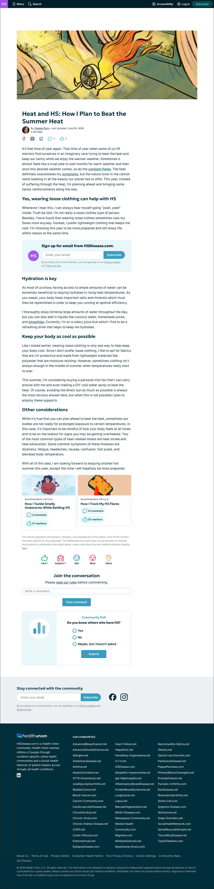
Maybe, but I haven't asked (97, 644)
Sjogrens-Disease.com (172, 806)
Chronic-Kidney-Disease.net (90, 823)
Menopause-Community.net (132, 818)
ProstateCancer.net (170, 778)
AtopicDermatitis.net (86, 772)
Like (43, 559)
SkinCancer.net (167, 812)
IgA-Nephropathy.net (128, 778)
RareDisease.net (168, 789)
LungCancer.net (125, 795)
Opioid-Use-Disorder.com (174, 755)
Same (107, 559)
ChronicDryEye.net (84, 812)
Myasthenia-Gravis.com (130, 846)
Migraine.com (123, 835)
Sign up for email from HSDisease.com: (77, 246)
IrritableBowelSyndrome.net (132, 789)
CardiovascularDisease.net (89, 806)
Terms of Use (53, 265)
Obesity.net (165, 749)
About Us (23, 855)
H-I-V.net (120, 761)
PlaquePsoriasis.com (171, 766)
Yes (80, 630)
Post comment (76, 602)
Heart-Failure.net (126, 744)
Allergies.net (80, 755)
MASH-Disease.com (127, 812)
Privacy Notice (112, 262)
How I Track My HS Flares (100, 504)
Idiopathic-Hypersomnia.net (132, 772)
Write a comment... (38, 591)
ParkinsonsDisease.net (172, 761)
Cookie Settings (146, 855)
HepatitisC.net (124, 749)
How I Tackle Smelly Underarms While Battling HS (47, 506)
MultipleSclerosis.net (128, 841)
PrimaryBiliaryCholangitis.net (176, 772)
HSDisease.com (125, 766)
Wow (90, 559)
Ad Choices (24, 860)
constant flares (99, 169)
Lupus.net (121, 801)
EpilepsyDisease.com (86, 846)
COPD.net (79, 829)
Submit (94, 654)
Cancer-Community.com (88, 801)
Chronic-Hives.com (85, 818)
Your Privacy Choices (119, 855)
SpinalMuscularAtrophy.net (174, 829)
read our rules (66, 582)
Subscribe (202, 4)
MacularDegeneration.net (131, 806)
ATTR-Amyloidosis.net (87, 778)
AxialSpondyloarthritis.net (89, 784)
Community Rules (169, 855)
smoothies (36, 322)
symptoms (70, 174)
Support (60, 559)
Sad (74, 559)
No (80, 637)
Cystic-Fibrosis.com (85, 835)
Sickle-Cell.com (168, 801)
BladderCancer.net (84, 789)
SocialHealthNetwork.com (174, 823)
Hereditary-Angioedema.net (132, 755)
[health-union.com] (32, 736)
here (24, 548)
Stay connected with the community (50, 688)
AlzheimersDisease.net (87, 761)
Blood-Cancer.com (84, 795)
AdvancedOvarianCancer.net (91, 749)
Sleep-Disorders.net (170, 818)
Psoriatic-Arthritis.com (172, 784)
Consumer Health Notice (87, 855)
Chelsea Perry (41, 128)
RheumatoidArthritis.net (173, 795)
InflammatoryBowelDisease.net (134, 784)
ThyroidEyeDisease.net (172, 835)
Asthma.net (80, 766)
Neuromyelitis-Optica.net (173, 744)
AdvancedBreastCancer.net (90, 744)
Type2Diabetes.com (170, 841)
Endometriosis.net (84, 841)
